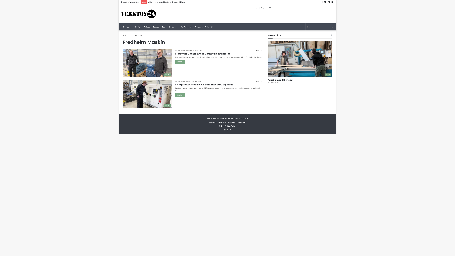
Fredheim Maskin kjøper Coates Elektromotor (202, 53)
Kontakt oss (173, 27)
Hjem (126, 35)
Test (163, 27)
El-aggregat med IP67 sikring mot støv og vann (204, 84)
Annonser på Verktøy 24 (204, 27)
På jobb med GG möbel (280, 79)
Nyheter (137, 27)
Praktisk (147, 27)
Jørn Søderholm (182, 50)
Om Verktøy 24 (186, 27)
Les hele (180, 62)
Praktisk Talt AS (230, 126)
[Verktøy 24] (138, 14)
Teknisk (156, 27)
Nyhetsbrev (127, 27)
